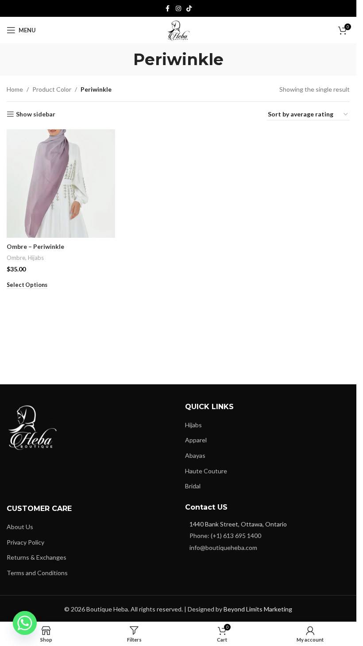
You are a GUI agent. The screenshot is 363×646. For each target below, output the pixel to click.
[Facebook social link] (167, 9)
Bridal (193, 486)
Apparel (196, 440)
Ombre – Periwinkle (35, 246)
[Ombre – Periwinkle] (61, 183)
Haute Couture (206, 471)
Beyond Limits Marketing (258, 609)
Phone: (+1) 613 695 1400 (225, 535)
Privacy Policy (25, 542)
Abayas (195, 455)
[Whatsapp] (25, 623)
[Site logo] (178, 29)
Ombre (16, 257)
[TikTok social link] (189, 9)
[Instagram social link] (178, 9)
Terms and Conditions (37, 572)
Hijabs (36, 257)
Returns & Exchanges (36, 557)
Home (15, 89)
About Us (20, 526)
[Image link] (33, 425)
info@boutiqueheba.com (223, 547)
